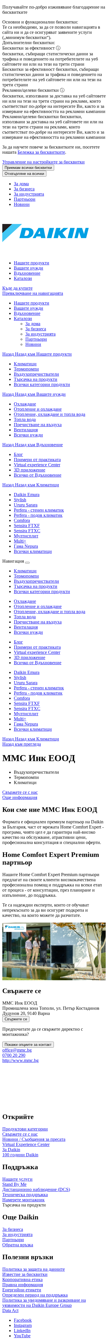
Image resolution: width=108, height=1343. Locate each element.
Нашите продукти (31, 262)
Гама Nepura (26, 724)
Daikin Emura (26, 672)
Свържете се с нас (20, 792)
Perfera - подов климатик (38, 693)
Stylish (20, 677)
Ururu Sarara (25, 682)
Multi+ (20, 718)
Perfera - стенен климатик (39, 687)
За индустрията (29, 194)
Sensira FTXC (27, 708)
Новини (22, 204)
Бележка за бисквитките (41, 152)
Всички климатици (33, 729)
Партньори (24, 199)
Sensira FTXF (27, 703)
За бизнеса (24, 188)
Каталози (23, 278)
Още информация (19, 797)
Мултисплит (26, 713)
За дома (21, 183)
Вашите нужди (28, 268)
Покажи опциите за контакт (28, 1044)
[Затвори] (27, 563)
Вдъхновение (27, 273)
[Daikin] (45, 253)
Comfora (22, 698)
